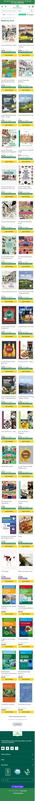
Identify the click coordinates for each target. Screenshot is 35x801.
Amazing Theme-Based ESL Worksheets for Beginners (8, 537)
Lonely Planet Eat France (6, 292)
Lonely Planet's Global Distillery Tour (24, 467)
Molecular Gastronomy (25, 571)
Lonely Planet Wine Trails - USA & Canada (24, 397)
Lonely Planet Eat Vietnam (23, 81)
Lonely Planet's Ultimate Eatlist (22, 151)
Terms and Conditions (17, 793)
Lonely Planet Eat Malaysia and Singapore (6, 151)
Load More (17, 724)
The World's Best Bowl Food (24, 222)
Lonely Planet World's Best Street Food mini (8, 81)
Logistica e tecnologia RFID (8, 640)
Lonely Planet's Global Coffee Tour (8, 327)
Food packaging (23, 639)
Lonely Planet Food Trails (24, 327)
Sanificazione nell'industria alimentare (5, 672)
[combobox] (16, 11)
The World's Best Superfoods (6, 502)
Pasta (19, 536)
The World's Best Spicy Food (25, 257)
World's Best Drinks (7, 466)
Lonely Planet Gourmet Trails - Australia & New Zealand (8, 397)
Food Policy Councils (7, 704)
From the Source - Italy (8, 431)
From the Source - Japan (23, 502)
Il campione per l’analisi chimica (8, 607)
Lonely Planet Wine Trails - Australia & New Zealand (25, 292)
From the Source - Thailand (23, 432)
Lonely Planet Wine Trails (24, 116)
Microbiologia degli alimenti (24, 672)
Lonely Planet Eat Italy (8, 221)
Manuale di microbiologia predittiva (22, 607)
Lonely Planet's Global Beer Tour (8, 362)
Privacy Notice (23, 790)
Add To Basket (9, 55)
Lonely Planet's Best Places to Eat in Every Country (24, 187)
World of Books (14, 790)
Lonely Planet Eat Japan (6, 46)
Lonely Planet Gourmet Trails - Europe (8, 116)
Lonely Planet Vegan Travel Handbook (7, 257)
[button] (2, 7)
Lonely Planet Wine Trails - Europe (24, 46)
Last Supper (5, 571)
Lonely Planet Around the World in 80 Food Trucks (8, 187)
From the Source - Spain (23, 362)
